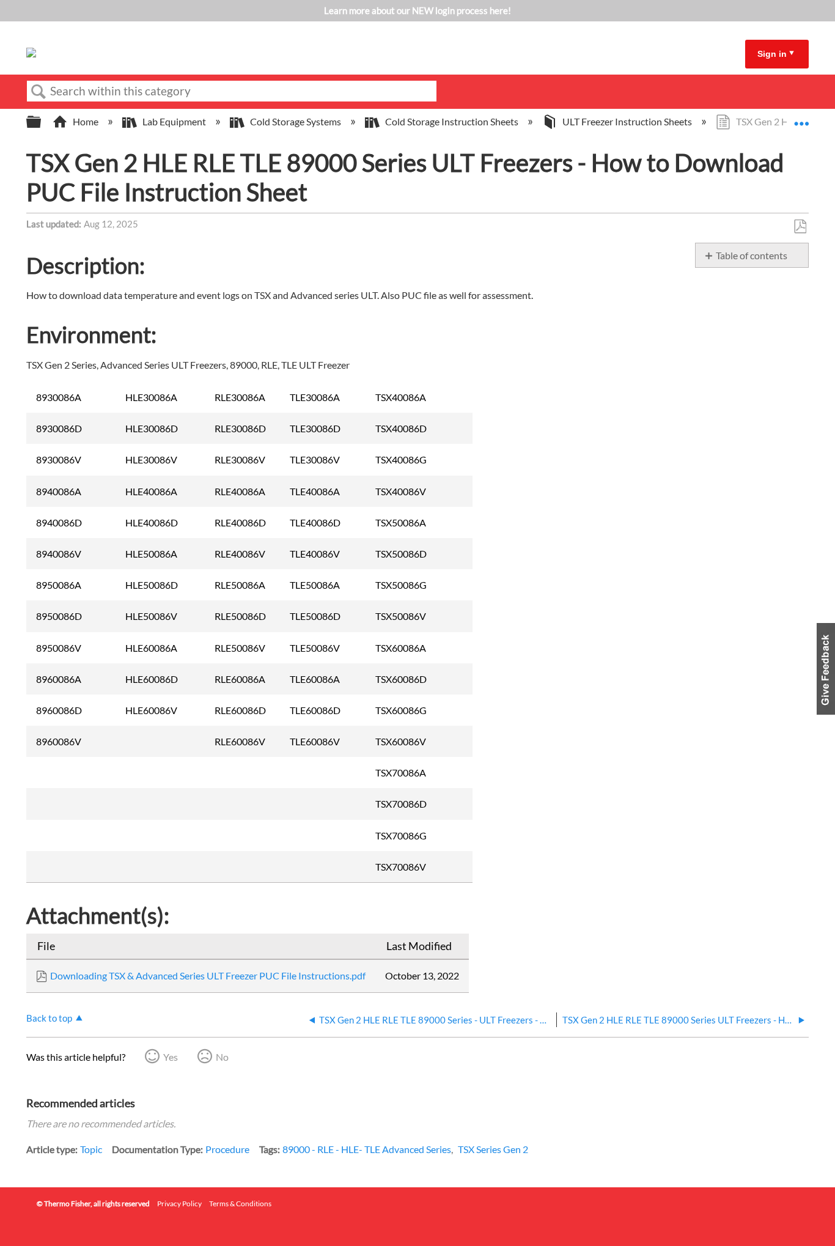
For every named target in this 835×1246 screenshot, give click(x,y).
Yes (170, 1057)
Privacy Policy (179, 1203)
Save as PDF (799, 226)
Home (85, 121)
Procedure (227, 1149)
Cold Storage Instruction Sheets (451, 121)
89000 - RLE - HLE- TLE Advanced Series (366, 1149)
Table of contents (751, 255)
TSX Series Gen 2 (493, 1149)
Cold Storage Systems (295, 121)
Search (38, 91)
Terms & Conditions (240, 1203)
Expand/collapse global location (801, 118)
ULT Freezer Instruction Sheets (627, 121)
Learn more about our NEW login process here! (417, 10)
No (222, 1057)
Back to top (49, 1017)
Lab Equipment (174, 121)
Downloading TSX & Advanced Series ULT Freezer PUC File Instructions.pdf (208, 975)
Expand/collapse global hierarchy (41, 122)
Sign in (772, 54)
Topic (91, 1149)
